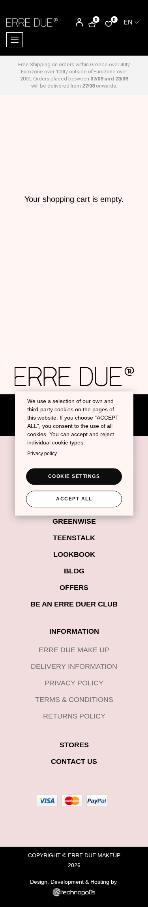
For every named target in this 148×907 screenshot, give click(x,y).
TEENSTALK (74, 538)
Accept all (74, 498)
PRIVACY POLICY (74, 683)
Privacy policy (42, 453)
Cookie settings (74, 476)
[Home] (32, 22)
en (128, 22)
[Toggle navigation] (14, 39)
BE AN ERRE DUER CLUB (74, 604)
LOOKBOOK (74, 554)
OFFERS (74, 588)
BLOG (74, 571)
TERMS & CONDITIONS (74, 700)
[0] (108, 24)
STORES (74, 745)
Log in (74, 23)
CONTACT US (74, 761)
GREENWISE (74, 521)
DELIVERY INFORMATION (74, 666)
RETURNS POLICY (74, 716)
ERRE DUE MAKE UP (74, 650)
